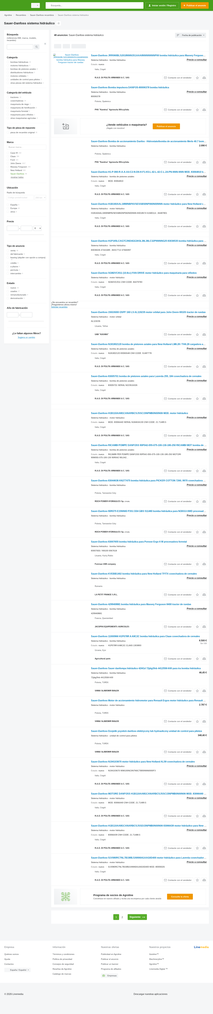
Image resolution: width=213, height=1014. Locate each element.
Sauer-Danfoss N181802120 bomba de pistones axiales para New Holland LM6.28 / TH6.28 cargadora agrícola (151, 344)
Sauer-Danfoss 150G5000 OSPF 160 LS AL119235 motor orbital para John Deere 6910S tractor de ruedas (148, 312)
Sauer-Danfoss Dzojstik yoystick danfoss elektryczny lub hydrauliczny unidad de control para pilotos (146, 731)
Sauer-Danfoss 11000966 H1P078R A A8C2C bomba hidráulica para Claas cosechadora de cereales (145, 636)
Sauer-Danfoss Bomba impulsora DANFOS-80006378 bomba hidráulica (130, 87)
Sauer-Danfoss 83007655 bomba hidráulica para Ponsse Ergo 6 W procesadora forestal (139, 541)
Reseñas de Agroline (62, 969)
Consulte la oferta (180, 896)
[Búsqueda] (48, 5)
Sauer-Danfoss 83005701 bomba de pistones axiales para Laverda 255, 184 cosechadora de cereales (146, 376)
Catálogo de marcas (62, 974)
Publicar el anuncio (166, 126)
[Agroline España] (16, 5)
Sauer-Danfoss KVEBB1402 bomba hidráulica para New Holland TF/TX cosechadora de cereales (144, 573)
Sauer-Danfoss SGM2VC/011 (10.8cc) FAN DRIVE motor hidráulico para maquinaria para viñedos (144, 273)
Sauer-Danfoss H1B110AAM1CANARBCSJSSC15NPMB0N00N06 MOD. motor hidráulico (139, 413)
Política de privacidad (62, 959)
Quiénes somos (11, 954)
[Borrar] (45, 44)
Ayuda (7, 959)
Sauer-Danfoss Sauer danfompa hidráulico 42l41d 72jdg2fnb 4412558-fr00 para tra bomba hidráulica (146, 668)
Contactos (9, 964)
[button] (197, 77)
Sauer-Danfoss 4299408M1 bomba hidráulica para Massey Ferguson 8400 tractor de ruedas (141, 604)
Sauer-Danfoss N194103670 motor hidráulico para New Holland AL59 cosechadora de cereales (143, 761)
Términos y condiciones (63, 954)
